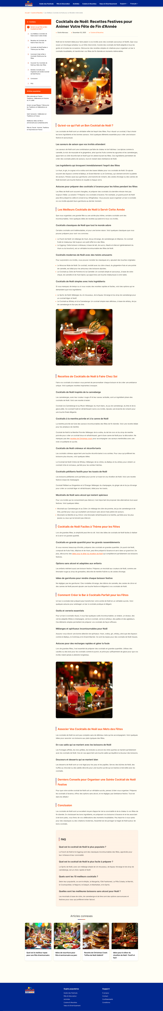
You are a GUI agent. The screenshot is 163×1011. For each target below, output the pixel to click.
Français (133, 4)
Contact (105, 996)
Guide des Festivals (46, 4)
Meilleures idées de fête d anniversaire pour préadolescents (37, 122)
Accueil (27, 13)
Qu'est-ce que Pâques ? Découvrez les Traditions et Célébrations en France (38, 107)
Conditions (106, 1002)
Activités (76, 4)
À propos (105, 993)
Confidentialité (107, 999)
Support (123, 4)
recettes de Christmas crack (81, 439)
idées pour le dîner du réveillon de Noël (87, 554)
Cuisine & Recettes (89, 4)
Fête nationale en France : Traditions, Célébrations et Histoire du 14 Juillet (38, 98)
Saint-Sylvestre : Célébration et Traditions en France (36, 115)
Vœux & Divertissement (108, 4)
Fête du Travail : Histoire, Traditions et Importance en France (38, 128)
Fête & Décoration (63, 4)
